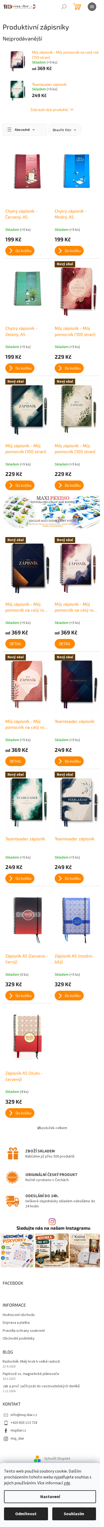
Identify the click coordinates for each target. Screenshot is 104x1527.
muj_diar (17, 1438)
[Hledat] (64, 6)
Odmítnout (26, 1514)
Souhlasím (74, 1514)
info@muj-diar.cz (24, 1415)
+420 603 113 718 (24, 1422)
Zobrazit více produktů (49, 109)
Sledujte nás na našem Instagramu (53, 1228)
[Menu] (92, 6)
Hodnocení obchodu (19, 1315)
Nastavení (50, 1497)
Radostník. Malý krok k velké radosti (31, 1361)
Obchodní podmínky (19, 1338)
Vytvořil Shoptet (57, 1459)
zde (67, 1483)
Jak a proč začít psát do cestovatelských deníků (41, 1386)
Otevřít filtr (63, 130)
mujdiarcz (18, 1430)
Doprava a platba (16, 1322)
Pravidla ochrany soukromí (24, 1330)
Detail (15, 643)
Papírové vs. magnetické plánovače (31, 1374)
